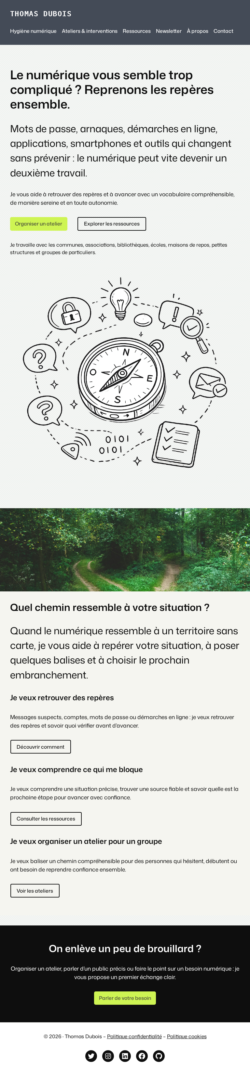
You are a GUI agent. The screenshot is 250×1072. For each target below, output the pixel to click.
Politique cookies (187, 1036)
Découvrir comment (40, 746)
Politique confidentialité (134, 1036)
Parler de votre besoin (125, 997)
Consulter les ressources (46, 818)
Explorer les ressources (112, 223)
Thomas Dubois (41, 13)
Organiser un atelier (38, 223)
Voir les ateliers (35, 890)
